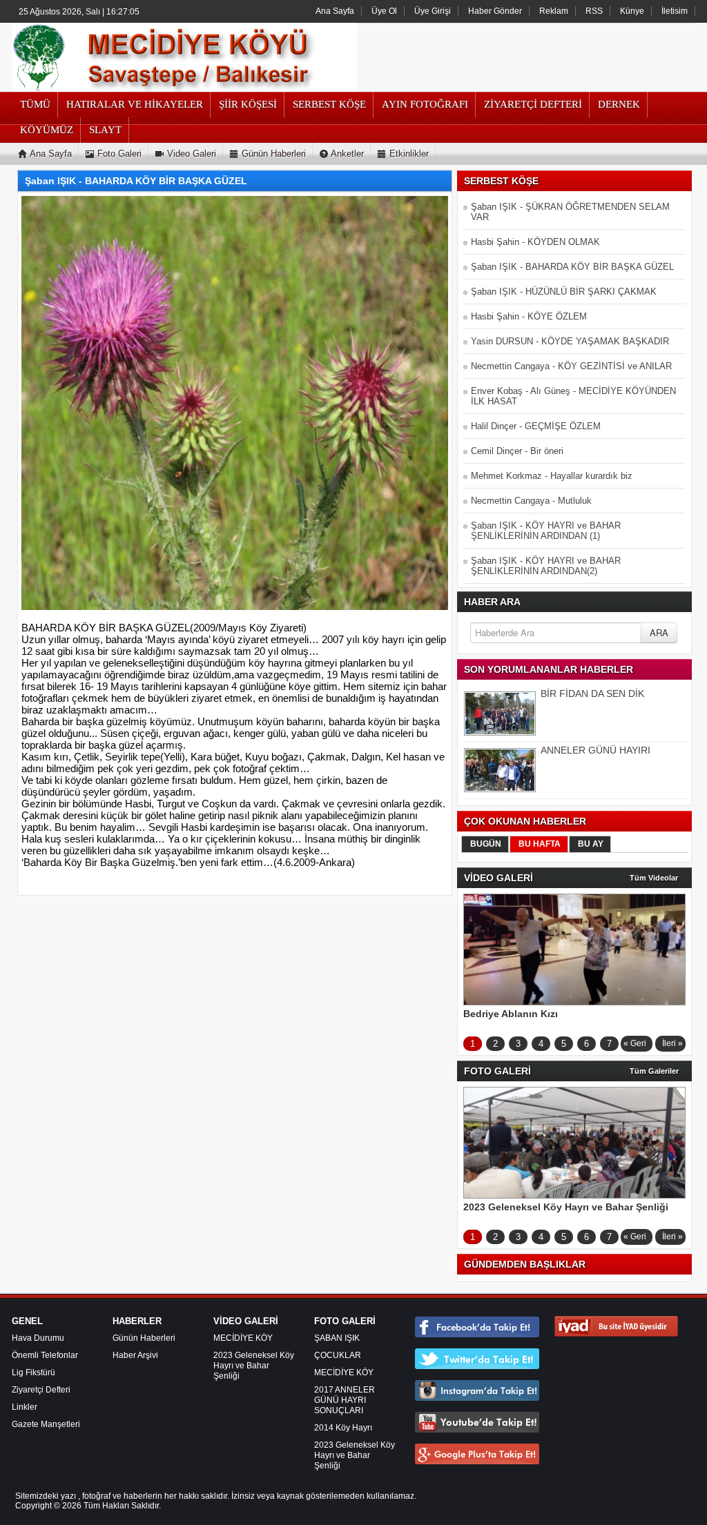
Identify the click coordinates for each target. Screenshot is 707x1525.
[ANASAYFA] (184, 56)
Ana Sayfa (335, 11)
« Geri (634, 1043)
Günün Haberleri (144, 1338)
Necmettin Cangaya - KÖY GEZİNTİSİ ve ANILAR (571, 366)
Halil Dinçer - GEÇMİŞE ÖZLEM (536, 426)
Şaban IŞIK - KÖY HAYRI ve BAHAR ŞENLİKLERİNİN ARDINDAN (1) (546, 530)
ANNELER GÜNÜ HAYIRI (595, 750)
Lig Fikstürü (33, 1372)
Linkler (24, 1407)
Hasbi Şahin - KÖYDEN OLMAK (535, 242)
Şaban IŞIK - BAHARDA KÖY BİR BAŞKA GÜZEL (572, 267)
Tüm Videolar (654, 878)
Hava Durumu (38, 1338)
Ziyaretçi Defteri (41, 1390)
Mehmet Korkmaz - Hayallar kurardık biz (551, 476)
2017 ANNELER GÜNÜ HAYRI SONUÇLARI (344, 1400)
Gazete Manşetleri (46, 1424)
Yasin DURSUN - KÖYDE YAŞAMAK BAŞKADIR (570, 341)
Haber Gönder (495, 11)
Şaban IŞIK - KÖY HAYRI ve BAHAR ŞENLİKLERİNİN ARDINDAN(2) (546, 565)
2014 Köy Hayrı (343, 1428)
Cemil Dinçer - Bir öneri (517, 451)
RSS (594, 11)
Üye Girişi (432, 11)
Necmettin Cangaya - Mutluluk (531, 500)
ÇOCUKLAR (337, 1355)
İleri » (672, 1043)
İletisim (674, 11)
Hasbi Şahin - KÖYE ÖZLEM (529, 316)
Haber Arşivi (135, 1355)
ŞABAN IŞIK (337, 1338)
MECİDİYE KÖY (243, 1338)
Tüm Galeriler (654, 1071)
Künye (632, 11)
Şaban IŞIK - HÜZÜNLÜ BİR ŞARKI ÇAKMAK (564, 291)
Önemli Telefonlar (45, 1355)
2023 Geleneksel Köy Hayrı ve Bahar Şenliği (253, 1365)
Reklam (553, 11)
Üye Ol (384, 11)
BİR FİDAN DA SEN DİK (592, 693)
